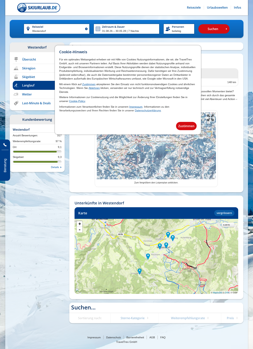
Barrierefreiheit (135, 337)
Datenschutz (113, 337)
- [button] (79, 229)
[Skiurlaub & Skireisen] (38, 7)
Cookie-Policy (77, 101)
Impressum (136, 106)
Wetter (27, 94)
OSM (227, 292)
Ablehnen (94, 87)
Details (55, 167)
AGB (152, 337)
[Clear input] (86, 28)
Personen (178, 27)
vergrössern (224, 213)
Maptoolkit (217, 292)
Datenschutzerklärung (148, 110)
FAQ (163, 337)
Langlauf (28, 85)
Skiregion (28, 68)
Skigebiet (28, 77)
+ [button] (79, 223)
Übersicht (29, 59)
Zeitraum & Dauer (113, 27)
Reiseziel (37, 27)
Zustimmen (89, 84)
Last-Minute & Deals (36, 103)
